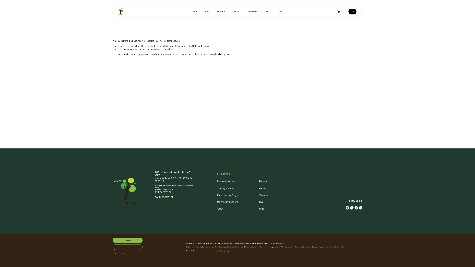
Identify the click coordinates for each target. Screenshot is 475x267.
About (207, 11)
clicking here (153, 54)
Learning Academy (226, 181)
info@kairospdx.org (168, 193)
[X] (356, 208)
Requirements (128, 240)
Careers (280, 11)
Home (195, 11)
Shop (261, 208)
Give (261, 202)
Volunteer (264, 195)
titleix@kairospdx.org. (222, 251)
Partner (262, 188)
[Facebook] (352, 208)
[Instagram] (347, 208)
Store (267, 11)
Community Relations (227, 202)
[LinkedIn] (360, 208)
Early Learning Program (228, 195)
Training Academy (225, 188)
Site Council (127, 247)
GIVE (352, 11)
